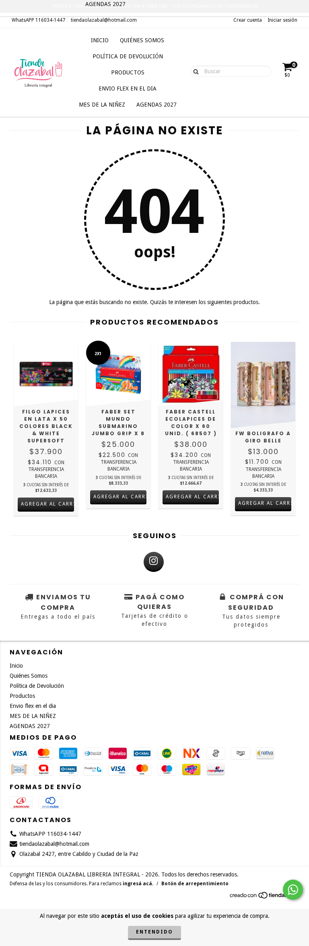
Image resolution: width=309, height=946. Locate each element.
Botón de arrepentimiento (195, 883)
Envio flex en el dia (128, 88)
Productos (127, 72)
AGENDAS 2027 (156, 104)
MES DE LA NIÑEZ (102, 104)
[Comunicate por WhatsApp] (293, 890)
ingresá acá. (138, 883)
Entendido (154, 932)
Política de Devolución (128, 56)
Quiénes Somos (142, 40)
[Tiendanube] (264, 898)
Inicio (100, 40)
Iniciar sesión (282, 20)
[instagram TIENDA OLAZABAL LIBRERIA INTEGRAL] (154, 562)
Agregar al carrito (264, 503)
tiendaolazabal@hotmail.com (104, 20)
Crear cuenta (247, 20)
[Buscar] (194, 71)
